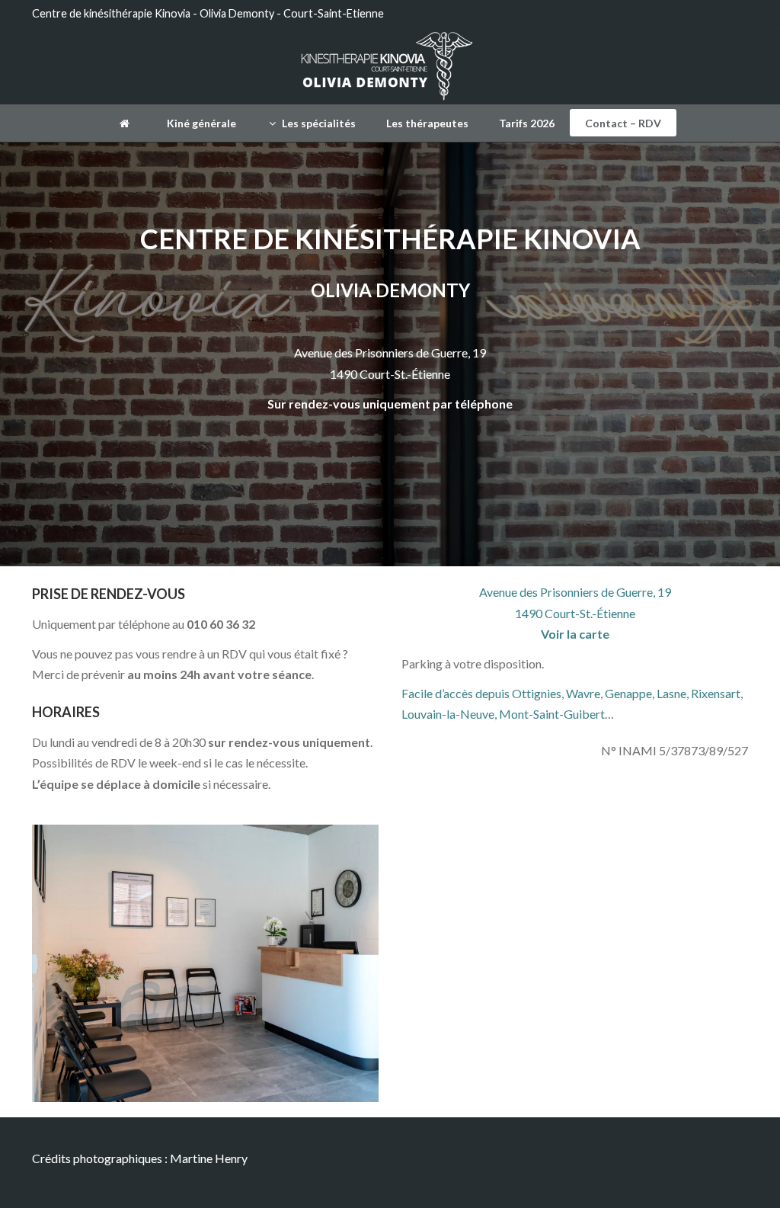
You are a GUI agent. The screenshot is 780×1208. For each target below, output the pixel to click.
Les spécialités (318, 123)
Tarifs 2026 (527, 123)
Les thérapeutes (427, 123)
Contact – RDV (623, 123)
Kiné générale (201, 123)
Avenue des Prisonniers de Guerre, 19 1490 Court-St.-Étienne (575, 613)
